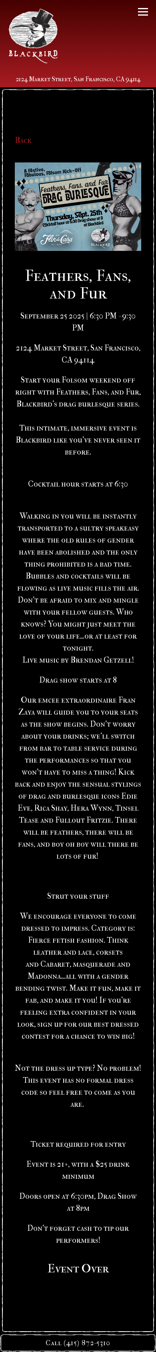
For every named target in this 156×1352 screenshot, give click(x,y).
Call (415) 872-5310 (78, 1343)
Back (23, 140)
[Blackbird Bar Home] (33, 36)
